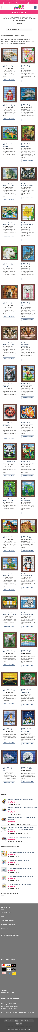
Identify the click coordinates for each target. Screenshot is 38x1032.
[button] (3, 7)
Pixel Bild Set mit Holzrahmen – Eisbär (8, 184)
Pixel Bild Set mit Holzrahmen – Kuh (26, 384)
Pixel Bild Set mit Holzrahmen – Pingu (27, 574)
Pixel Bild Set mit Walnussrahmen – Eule (27, 184)
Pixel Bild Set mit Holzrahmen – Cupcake (9, 105)
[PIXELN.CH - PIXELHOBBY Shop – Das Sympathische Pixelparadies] (19, 7)
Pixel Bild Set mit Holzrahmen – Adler (8, 66)
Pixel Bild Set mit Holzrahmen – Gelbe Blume (27, 224)
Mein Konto (9, 1027)
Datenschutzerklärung (8, 924)
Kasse (30, 1027)
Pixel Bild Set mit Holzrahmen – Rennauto (9, 613)
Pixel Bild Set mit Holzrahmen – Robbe (27, 613)
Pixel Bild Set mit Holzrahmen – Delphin (27, 105)
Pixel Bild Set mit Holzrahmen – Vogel (8, 728)
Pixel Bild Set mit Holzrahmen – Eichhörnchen (26, 145)
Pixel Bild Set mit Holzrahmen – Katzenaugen (26, 344)
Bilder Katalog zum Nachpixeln (21, 17)
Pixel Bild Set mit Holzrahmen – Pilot (8, 574)
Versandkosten (6, 912)
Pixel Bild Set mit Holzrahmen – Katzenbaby (7, 385)
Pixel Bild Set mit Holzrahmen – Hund (8, 303)
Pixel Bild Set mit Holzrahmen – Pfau (8, 499)
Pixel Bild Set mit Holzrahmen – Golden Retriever (9, 265)
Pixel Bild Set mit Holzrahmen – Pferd (8, 537)
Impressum (4, 929)
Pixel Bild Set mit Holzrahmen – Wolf (26, 767)
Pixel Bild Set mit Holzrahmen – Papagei (27, 462)
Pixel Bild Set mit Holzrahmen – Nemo (27, 423)
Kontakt (16, 1027)
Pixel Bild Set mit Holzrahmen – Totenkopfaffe (26, 690)
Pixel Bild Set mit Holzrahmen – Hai (26, 264)
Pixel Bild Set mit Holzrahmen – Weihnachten (26, 729)
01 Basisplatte (22, 19)
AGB (2, 916)
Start (5, 17)
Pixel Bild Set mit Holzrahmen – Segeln (27, 650)
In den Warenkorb (9, 79)
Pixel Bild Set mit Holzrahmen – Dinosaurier (7, 145)
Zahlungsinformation (7, 920)
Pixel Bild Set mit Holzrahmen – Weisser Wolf (9, 768)
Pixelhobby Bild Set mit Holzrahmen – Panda (9, 462)
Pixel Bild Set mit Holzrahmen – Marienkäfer (7, 424)
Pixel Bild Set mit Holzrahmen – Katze (8, 343)
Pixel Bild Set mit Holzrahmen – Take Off (9, 689)
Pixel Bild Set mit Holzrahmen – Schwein (9, 650)
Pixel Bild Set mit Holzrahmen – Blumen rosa (27, 67)
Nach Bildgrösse (8, 19)
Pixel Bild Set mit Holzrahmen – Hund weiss (26, 304)
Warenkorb (24, 1027)
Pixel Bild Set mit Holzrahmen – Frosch (9, 223)
